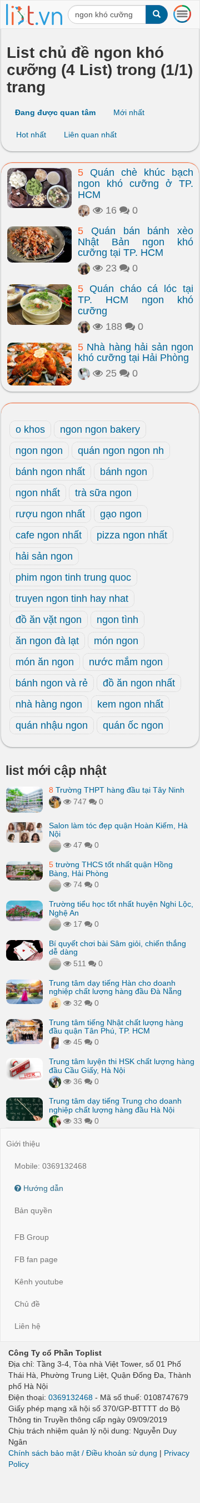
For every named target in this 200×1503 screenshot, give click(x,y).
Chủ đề (27, 1303)
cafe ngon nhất (49, 535)
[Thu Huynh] (55, 1002)
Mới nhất (128, 112)
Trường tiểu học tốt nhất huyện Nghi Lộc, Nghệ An (121, 908)
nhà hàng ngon (49, 704)
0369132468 (70, 1397)
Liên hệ (27, 1326)
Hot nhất (31, 134)
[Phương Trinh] (55, 845)
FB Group (31, 1237)
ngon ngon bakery (100, 429)
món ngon (116, 640)
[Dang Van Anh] (84, 210)
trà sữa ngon (103, 492)
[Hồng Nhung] (55, 1041)
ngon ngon (39, 450)
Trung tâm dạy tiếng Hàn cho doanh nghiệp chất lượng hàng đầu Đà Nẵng (115, 987)
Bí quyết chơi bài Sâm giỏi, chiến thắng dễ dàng (117, 947)
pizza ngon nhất (132, 535)
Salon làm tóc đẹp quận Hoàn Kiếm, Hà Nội (118, 829)
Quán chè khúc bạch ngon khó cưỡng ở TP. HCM (135, 183)
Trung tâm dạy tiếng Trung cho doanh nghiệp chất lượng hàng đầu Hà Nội (115, 1105)
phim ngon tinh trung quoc (73, 577)
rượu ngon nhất (50, 514)
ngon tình (117, 619)
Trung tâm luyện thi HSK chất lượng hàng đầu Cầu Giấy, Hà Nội (121, 1065)
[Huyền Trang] (84, 373)
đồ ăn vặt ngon (49, 619)
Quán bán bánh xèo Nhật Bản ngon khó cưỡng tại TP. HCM (135, 242)
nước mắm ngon (126, 662)
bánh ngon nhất (50, 471)
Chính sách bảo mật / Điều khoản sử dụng (82, 1452)
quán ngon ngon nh (121, 450)
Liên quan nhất (90, 134)
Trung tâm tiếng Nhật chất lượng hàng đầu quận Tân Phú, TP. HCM (116, 1026)
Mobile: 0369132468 (50, 1165)
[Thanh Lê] (84, 268)
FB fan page (36, 1259)
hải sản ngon (44, 556)
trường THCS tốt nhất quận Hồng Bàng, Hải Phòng (111, 868)
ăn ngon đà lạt (47, 640)
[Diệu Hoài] (55, 1120)
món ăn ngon (45, 662)
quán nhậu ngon (52, 725)
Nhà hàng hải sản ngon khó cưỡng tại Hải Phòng (135, 353)
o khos (30, 429)
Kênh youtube (38, 1281)
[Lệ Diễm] (55, 1081)
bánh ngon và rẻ (52, 683)
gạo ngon (121, 514)
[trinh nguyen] (55, 884)
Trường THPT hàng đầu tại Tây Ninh (116, 789)
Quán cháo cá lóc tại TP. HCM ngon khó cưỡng (135, 300)
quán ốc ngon (133, 725)
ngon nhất (38, 492)
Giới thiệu (23, 1143)
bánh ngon (123, 471)
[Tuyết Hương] (55, 801)
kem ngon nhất (130, 704)
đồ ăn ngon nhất (139, 683)
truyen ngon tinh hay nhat (72, 598)
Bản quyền (33, 1210)
